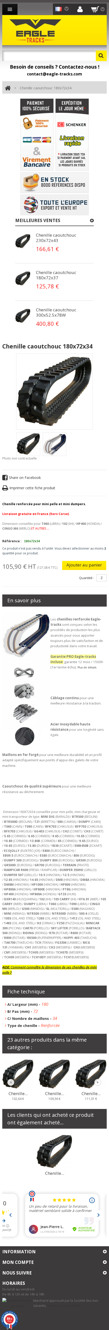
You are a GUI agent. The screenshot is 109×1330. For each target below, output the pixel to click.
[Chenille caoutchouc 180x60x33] (18, 1073)
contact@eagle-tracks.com (54, 74)
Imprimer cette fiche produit (32, 487)
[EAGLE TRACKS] (36, 30)
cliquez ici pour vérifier (64, 1306)
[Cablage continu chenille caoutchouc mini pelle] (22, 241)
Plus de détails (87, 667)
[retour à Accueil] (8, 88)
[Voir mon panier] (98, 9)
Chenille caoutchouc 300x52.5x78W (56, 312)
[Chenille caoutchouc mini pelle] (28, 444)
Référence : (12, 541)
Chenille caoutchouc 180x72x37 (56, 275)
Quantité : (86, 578)
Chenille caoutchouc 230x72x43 (56, 237)
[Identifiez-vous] (80, 9)
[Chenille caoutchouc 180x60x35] (91, 1073)
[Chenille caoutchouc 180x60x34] (54, 1073)
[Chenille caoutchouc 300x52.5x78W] (54, 1151)
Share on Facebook (25, 477)
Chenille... (18, 1093)
